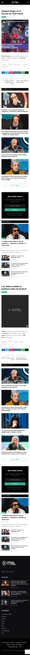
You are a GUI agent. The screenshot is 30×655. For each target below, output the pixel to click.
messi (21, 341)
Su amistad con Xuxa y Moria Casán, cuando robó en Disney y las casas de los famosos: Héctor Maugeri (14, 178)
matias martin (17, 64)
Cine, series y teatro (6, 614)
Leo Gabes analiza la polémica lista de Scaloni (9, 82)
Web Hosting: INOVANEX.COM (21, 650)
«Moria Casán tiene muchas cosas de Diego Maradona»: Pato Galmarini (19, 273)
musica (24, 64)
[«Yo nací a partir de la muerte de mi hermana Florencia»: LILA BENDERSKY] (5, 602)
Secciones (3, 628)
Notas (3, 238)
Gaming (3, 619)
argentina (4, 341)
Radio (2, 626)
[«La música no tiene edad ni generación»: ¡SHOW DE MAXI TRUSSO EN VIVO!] (15, 421)
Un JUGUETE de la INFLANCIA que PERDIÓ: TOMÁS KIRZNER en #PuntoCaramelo (19, 265)
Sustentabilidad (5, 630)
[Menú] (2, 2)
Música (3, 16)
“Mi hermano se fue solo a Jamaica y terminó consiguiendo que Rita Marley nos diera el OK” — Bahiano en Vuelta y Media (14, 133)
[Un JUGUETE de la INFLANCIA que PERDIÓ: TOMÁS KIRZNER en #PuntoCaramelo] (6, 265)
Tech (2, 633)
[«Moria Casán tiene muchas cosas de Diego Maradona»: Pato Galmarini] (15, 145)
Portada (3, 6)
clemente (10, 64)
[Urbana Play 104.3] (15, 2)
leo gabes (15, 341)
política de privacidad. (17, 215)
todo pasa (4, 66)
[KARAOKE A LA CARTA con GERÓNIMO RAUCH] (6, 258)
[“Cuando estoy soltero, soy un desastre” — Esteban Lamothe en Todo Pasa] (15, 231)
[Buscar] (28, 2)
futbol (10, 341)
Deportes (4, 292)
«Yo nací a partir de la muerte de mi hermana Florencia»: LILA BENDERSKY (20, 602)
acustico (4, 64)
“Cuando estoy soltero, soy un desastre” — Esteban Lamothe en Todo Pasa (14, 243)
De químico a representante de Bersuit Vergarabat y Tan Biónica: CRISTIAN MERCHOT (19, 593)
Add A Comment (15, 185)
